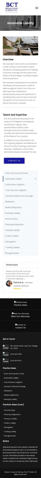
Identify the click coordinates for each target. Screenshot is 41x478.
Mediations (9, 201)
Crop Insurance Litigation (15, 190)
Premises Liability (12, 230)
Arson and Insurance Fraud (16, 173)
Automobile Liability (13, 179)
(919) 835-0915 (16, 360)
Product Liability (12, 236)
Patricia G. (18, 282)
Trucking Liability (12, 247)
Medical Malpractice (13, 207)
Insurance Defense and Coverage (19, 196)
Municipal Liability (12, 213)
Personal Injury (11, 219)
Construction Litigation (14, 184)
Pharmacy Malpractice (14, 224)
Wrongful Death (12, 253)
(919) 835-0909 (16, 354)
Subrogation (10, 241)
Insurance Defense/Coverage (15, 386)
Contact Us (14, 160)
